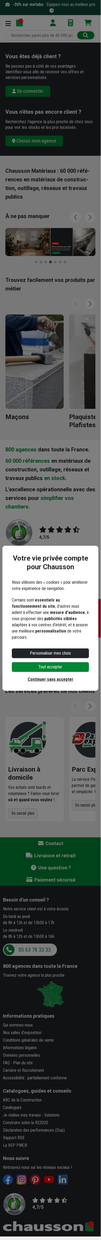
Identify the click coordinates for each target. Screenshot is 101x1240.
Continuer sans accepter (50, 679)
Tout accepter (50, 666)
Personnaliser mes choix (50, 653)
